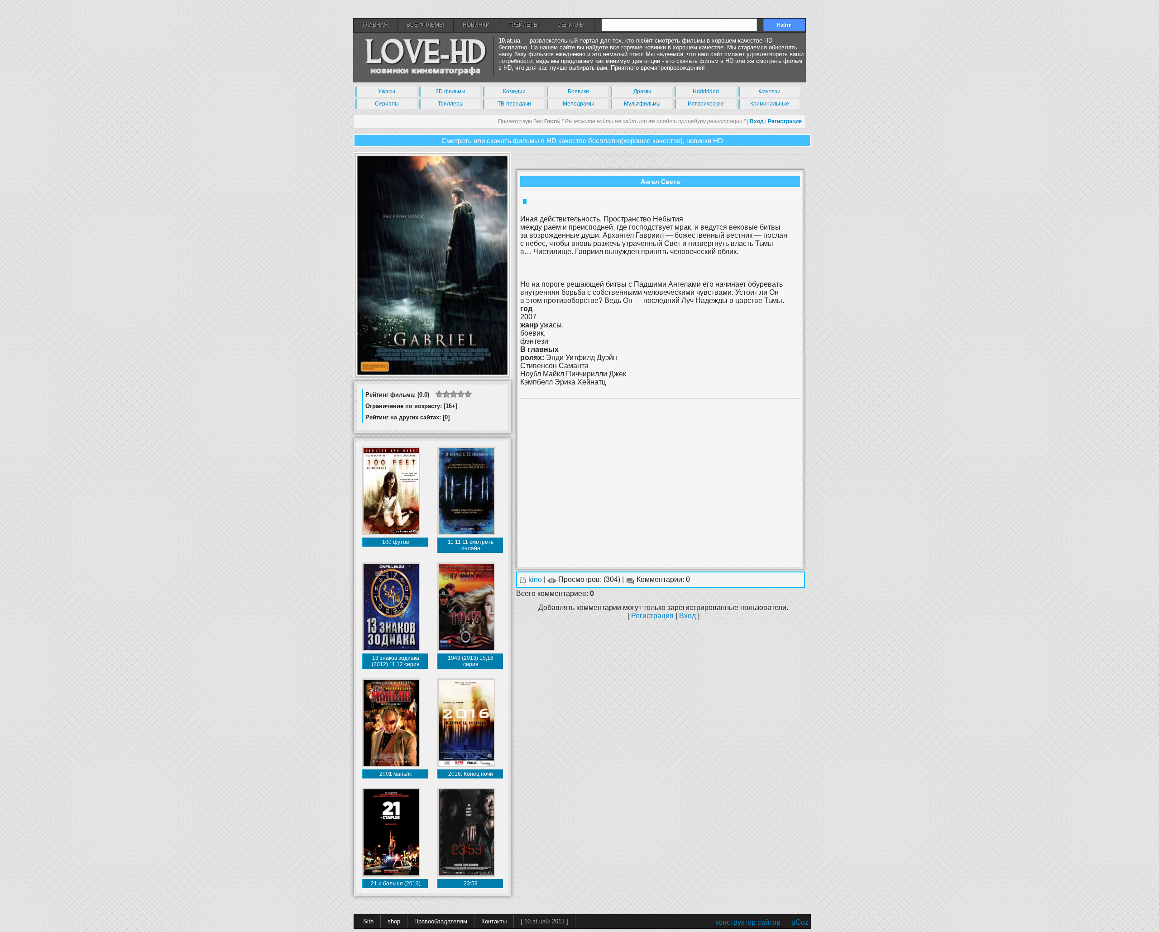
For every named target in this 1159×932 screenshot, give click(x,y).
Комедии (514, 91)
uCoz (800, 922)
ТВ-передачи (514, 104)
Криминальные (769, 104)
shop (394, 921)
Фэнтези (770, 91)
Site (368, 921)
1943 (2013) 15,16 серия (470, 661)
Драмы (642, 91)
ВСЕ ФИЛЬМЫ (425, 25)
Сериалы (387, 104)
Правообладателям (440, 921)
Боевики (578, 91)
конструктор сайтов (748, 922)
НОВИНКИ (476, 25)
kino (536, 579)
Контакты (494, 921)
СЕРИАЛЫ (571, 25)
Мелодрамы (578, 104)
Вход (687, 616)
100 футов (395, 542)
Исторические (706, 104)
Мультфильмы (642, 104)
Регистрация (652, 616)
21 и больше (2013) (396, 883)
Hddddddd (706, 91)
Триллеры (451, 104)
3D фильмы (450, 91)
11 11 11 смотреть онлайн (470, 545)
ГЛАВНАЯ (375, 25)
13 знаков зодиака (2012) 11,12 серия (396, 661)
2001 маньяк (395, 774)
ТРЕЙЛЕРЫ (523, 25)
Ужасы (386, 91)
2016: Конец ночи (470, 774)
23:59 (471, 883)
